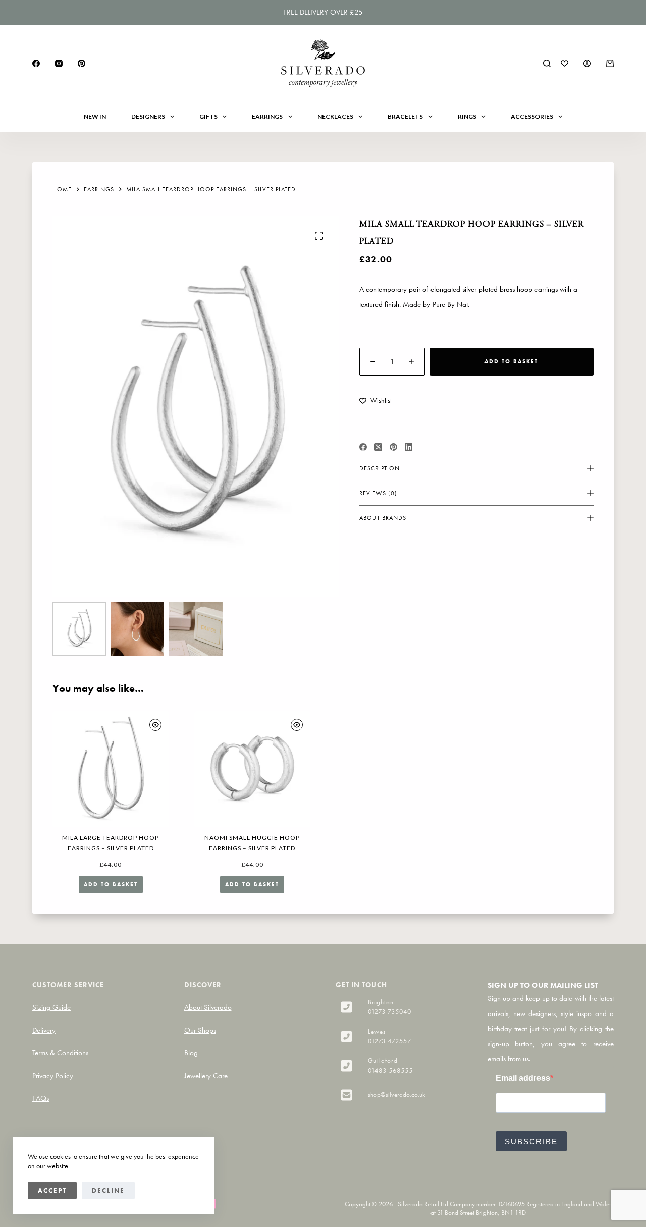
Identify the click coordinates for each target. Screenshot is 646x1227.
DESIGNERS (148, 116)
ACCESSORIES (532, 116)
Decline (108, 1190)
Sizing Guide (51, 1007)
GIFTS (208, 116)
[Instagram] (59, 63)
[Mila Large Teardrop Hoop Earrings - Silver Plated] (110, 769)
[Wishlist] (564, 63)
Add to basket (511, 361)
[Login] (587, 63)
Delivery (44, 1030)
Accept (52, 1190)
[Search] (547, 63)
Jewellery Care (206, 1076)
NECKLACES (335, 116)
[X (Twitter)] (378, 447)
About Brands (382, 518)
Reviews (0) (378, 493)
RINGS (467, 116)
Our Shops (200, 1030)
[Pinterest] (81, 63)
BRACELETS (405, 116)
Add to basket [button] (111, 884)
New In (95, 116)
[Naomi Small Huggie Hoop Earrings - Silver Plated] (252, 769)
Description (379, 468)
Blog (191, 1053)
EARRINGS (267, 116)
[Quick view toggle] (155, 725)
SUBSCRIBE (531, 1141)
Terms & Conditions (60, 1053)
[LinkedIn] (408, 447)
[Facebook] (36, 63)
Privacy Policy (52, 1076)
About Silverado (208, 1007)
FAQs (40, 1098)
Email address (523, 1078)
